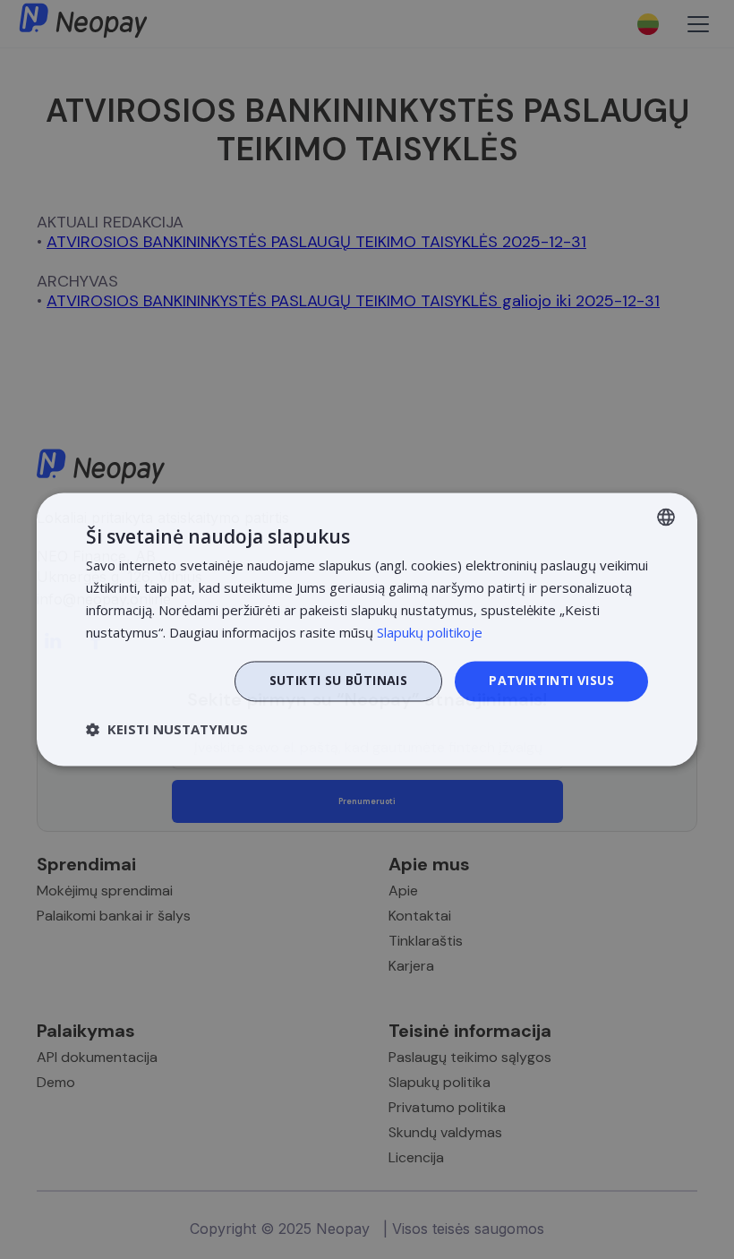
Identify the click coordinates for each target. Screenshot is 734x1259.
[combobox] (666, 517)
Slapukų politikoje (429, 632)
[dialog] (367, 629)
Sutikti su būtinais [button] (338, 680)
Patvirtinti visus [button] (551, 680)
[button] (167, 730)
